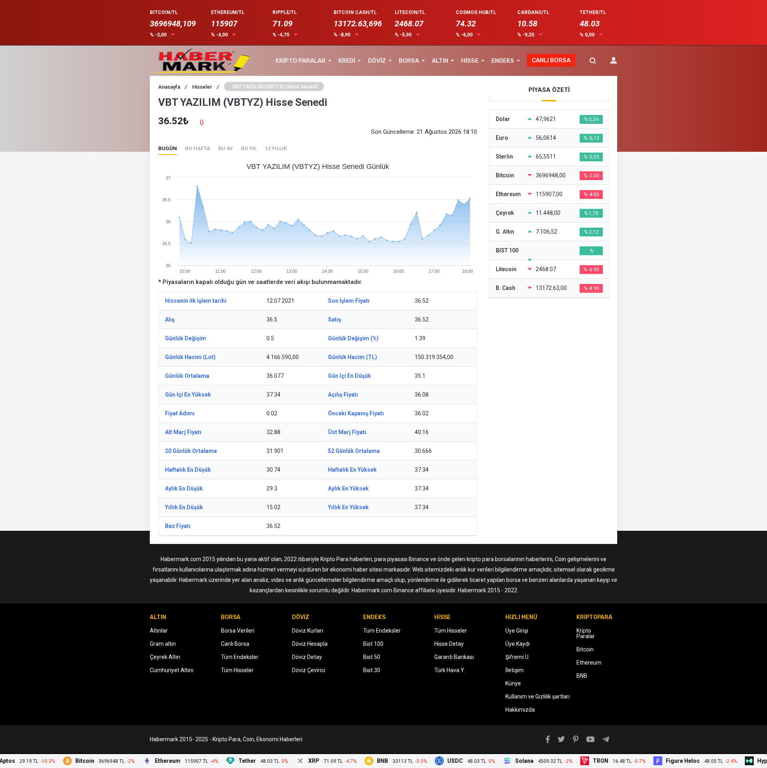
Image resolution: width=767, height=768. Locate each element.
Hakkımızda (520, 709)
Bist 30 (371, 670)
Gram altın (163, 644)
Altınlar (159, 630)
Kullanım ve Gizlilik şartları (537, 696)
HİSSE (470, 60)
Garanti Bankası (454, 657)
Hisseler (205, 86)
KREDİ (346, 60)
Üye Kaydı (517, 644)
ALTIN (440, 60)
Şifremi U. (517, 657)
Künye (513, 683)
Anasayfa (172, 86)
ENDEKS (502, 60)
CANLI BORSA (551, 60)
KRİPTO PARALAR (301, 60)
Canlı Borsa (235, 644)
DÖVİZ (377, 60)
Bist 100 (373, 644)
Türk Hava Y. (449, 670)
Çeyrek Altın (165, 657)
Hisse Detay (449, 644)
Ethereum (589, 662)
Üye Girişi (516, 630)
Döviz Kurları (307, 630)
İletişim (514, 670)
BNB (581, 676)
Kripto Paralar (585, 633)
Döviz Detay (307, 657)
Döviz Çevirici (308, 670)
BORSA (409, 60)
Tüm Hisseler (237, 670)
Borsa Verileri (237, 630)
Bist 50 (371, 657)
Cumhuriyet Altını (171, 670)
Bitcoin (585, 649)
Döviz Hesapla (310, 644)
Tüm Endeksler (239, 657)
